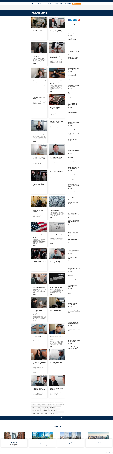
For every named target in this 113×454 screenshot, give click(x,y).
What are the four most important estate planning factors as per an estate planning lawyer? (74, 310)
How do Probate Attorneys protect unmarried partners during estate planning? (73, 111)
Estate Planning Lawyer (44, 405)
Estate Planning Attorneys (60, 404)
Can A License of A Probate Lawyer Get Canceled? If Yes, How (74, 208)
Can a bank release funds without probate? (72, 197)
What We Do (56, 3)
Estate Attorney (60, 402)
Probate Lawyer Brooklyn (46, 410)
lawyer (39, 407)
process (42, 413)
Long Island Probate (52, 407)
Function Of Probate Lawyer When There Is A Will (73, 233)
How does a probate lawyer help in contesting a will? (74, 227)
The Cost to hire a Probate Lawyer (72, 140)
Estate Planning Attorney (51, 404)
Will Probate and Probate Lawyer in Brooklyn (38, 337)
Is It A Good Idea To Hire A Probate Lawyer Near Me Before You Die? (73, 214)
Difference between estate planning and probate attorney (74, 317)
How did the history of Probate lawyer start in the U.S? (56, 122)
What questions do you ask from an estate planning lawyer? (56, 159)
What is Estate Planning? (72, 33)
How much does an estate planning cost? (38, 55)
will (53, 413)
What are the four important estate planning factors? (73, 168)
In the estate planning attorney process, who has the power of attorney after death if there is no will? (74, 45)
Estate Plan (38, 404)
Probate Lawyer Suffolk (15, 451)
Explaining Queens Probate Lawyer (73, 203)
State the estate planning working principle (55, 108)
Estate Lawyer (34, 404)
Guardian (54, 405)
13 (54, 398)
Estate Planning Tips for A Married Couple (73, 245)
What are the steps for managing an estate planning (56, 262)
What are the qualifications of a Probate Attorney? (39, 262)
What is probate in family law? (56, 171)
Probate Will (33, 413)
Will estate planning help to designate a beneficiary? (73, 75)
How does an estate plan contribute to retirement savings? (72, 104)
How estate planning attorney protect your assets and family (73, 323)
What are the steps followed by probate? (73, 117)
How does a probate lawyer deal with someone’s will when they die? (39, 236)
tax (48, 413)
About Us (49, 3)
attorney (44, 402)
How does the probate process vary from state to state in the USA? (73, 239)
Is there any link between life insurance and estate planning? (74, 263)
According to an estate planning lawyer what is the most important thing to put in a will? (39, 312)
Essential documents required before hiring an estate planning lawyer (56, 56)
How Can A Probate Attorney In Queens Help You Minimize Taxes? (73, 92)
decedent (52, 402)
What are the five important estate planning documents (56, 31)
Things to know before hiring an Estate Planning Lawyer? (39, 286)
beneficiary (48, 402)
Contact (69, 3)
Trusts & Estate (38, 3)
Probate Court (34, 410)
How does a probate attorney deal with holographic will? (39, 158)
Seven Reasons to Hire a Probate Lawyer (74, 98)
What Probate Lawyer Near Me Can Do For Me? (73, 52)
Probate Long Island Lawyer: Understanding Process (73, 179)
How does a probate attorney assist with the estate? (73, 251)
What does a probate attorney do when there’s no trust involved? (39, 210)
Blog (65, 3)
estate (56, 402)
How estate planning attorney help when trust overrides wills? (39, 184)
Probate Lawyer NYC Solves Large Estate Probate (74, 269)
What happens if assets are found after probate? (56, 209)
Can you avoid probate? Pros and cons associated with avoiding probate (74, 292)
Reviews (61, 3)
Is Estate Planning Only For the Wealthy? (73, 192)
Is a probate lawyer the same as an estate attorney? (74, 341)
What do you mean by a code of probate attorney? (56, 363)
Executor (50, 405)
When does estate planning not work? (74, 151)
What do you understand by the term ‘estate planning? (74, 39)
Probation (38, 413)
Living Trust (46, 407)
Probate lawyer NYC (54, 410)
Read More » (34, 63)
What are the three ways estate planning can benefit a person (39, 81)
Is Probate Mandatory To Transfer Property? (72, 174)
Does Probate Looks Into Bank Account (55, 311)
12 (53, 398)
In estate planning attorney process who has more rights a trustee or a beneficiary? (73, 347)
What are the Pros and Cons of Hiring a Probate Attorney (39, 133)
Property (46, 413)
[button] (69, 20)
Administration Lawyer (35, 402)
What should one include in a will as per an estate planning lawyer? (73, 185)
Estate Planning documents (36, 405)
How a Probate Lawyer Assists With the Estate (73, 134)
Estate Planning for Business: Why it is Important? (73, 335)
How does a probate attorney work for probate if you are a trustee (56, 338)
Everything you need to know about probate (39, 31)
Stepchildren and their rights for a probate (73, 298)
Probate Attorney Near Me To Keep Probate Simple (73, 129)
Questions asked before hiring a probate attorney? (74, 86)
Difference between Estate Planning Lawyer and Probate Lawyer (39, 97)
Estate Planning (44, 404)
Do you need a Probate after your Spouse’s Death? (74, 157)
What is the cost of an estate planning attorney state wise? (73, 69)
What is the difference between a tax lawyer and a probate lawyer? (74, 257)
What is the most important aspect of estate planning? (73, 145)
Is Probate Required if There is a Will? (74, 280)
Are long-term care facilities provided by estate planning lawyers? (56, 82)
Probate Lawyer (39, 410)
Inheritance (59, 405)
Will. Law (57, 413)
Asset (40, 402)
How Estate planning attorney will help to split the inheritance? (39, 364)
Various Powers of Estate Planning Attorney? (72, 80)
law (36, 407)
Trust (51, 413)
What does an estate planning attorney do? (73, 123)
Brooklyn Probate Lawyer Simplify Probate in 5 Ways (56, 286)
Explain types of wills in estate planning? (56, 389)
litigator (43, 407)
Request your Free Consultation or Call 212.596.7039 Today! (56, 418)
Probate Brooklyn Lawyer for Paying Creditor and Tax (56, 235)
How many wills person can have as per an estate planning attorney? (74, 28)
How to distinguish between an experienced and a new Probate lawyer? (74, 329)
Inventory (33, 407)
